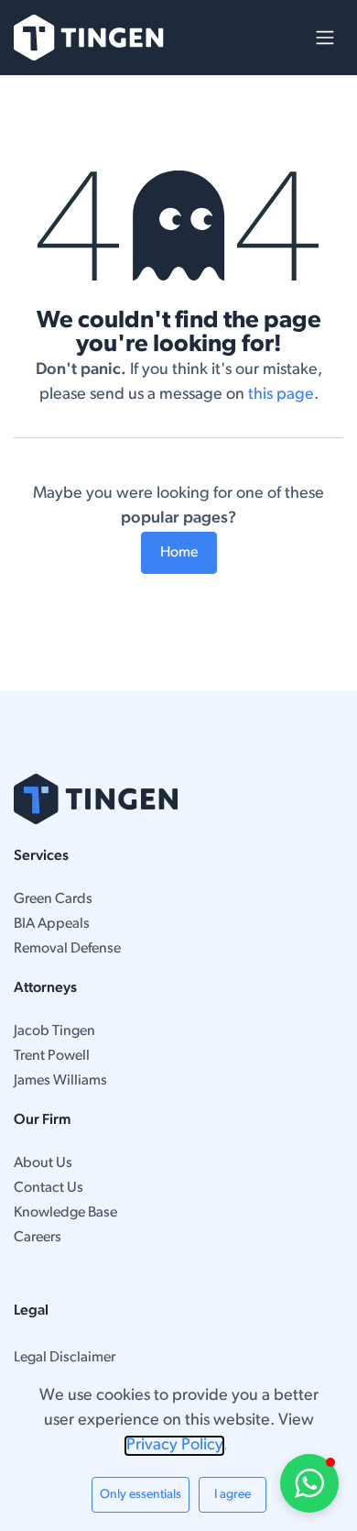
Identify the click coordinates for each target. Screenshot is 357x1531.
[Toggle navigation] (325, 37)
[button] (309, 1483)
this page (281, 395)
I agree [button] (232, 1495)
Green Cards (53, 899)
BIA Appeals (52, 924)
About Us (43, 1163)
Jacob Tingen (54, 1031)
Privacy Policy (174, 1445)
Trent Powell (52, 1056)
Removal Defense (67, 949)
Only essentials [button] (140, 1495)
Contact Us (48, 1188)
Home (179, 552)
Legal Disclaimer (64, 1357)
